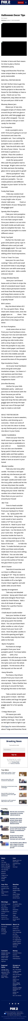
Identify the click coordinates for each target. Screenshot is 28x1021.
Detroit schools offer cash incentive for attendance (7, 780)
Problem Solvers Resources (17, 944)
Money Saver (4, 915)
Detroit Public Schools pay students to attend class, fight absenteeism (8, 794)
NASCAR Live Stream (16, 977)
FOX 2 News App (17, 932)
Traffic (14, 892)
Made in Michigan (5, 866)
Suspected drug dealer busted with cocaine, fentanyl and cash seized (17, 837)
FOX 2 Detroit (4, 18)
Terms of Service (15, 763)
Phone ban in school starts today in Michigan (9, 787)
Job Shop (15, 934)
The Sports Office (17, 904)
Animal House (16, 898)
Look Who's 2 (4, 895)
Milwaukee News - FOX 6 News (5, 973)
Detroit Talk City (5, 864)
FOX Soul (15, 867)
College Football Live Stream (17, 972)
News (3, 858)
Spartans (15, 911)
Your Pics (4, 884)
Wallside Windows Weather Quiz (5, 953)
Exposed (3, 961)
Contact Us (15, 928)
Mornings (4, 902)
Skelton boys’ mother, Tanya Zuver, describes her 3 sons (8, 773)
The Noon (3, 906)
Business (3, 873)
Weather (16, 884)
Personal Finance (17, 953)
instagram (15, 1003)
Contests (3, 933)
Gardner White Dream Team (4, 956)
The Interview (4, 869)
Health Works (4, 909)
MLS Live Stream (17, 995)
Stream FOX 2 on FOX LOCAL (17, 861)
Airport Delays (16, 894)
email (18, 1003)
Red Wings (15, 917)
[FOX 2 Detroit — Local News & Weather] (5, 2)
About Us (16, 924)
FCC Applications (17, 939)
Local (2, 860)
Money (15, 951)
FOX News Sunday (4, 877)
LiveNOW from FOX (16, 864)
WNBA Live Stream (15, 993)
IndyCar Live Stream (16, 980)
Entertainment (6, 924)
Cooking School (5, 911)
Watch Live (20, 2)
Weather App (16, 888)
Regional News (4, 966)
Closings (15, 886)
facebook (9, 1003)
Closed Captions (17, 941)
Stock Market (16, 956)
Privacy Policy (15, 762)
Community (16, 936)
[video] (23, 774)
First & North (16, 906)
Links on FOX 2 (5, 919)
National (3, 871)
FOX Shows (4, 926)
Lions (14, 908)
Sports (15, 902)
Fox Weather (16, 896)
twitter (12, 1003)
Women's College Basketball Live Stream (17, 989)
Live (14, 858)
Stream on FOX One (16, 966)
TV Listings (4, 932)
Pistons (14, 913)
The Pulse (3, 862)
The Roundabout (5, 868)
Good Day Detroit (5, 904)
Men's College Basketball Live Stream (16, 984)
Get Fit (3, 913)
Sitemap (15, 946)
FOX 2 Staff (15, 926)
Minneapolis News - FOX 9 (4, 976)
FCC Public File (16, 938)
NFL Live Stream (17, 969)
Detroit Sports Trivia (4, 892)
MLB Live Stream (17, 974)
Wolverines (15, 909)
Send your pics (5, 886)
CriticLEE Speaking (3, 929)
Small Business (16, 958)
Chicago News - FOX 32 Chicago (5, 970)
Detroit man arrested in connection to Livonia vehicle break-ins (17, 813)
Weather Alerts (16, 890)
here (7, 726)
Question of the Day (5, 889)
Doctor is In (4, 917)
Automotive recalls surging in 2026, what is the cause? (8, 801)
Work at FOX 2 (16, 930)
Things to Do (4, 875)
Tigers (14, 915)
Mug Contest (4, 908)
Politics (3, 880)
